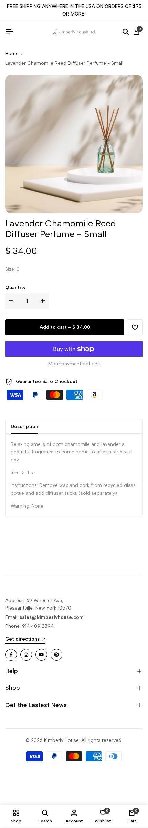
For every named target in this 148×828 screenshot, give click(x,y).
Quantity (15, 287)
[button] (135, 327)
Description (24, 426)
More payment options (74, 364)
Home (12, 54)
